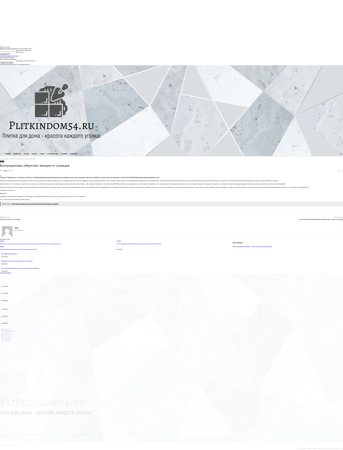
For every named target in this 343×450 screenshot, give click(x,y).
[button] (341, 154)
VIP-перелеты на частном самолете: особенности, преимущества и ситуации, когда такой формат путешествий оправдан (30, 243)
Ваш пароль (20, 52)
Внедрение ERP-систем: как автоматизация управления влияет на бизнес (21, 297)
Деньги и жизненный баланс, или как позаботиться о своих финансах (20, 268)
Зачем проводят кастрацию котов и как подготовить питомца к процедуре (18, 249)
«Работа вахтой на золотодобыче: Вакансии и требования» (17, 261)
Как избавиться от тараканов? (9, 253)
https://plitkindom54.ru (19, 230)
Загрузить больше (5, 273)
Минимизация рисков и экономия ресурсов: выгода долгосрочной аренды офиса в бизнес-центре (27, 290)
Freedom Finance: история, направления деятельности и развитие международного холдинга (26, 283)
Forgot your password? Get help (9, 56)
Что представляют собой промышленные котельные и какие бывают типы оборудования (139, 243)
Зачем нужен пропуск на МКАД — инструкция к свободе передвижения (252, 246)
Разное (6, 159)
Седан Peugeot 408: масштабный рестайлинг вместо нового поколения (321, 219)
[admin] (1, 171)
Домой (2, 159)
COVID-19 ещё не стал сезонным (10, 219)
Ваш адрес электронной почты (26, 61)
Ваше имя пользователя (24, 50)
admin (5, 170)
